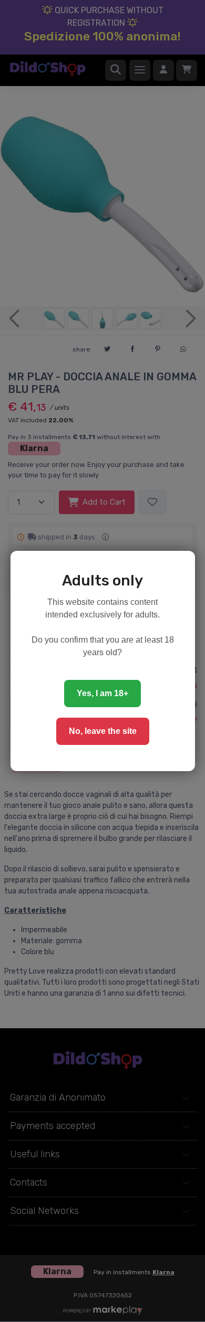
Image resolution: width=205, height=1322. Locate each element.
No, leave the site (103, 731)
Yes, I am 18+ (102, 693)
